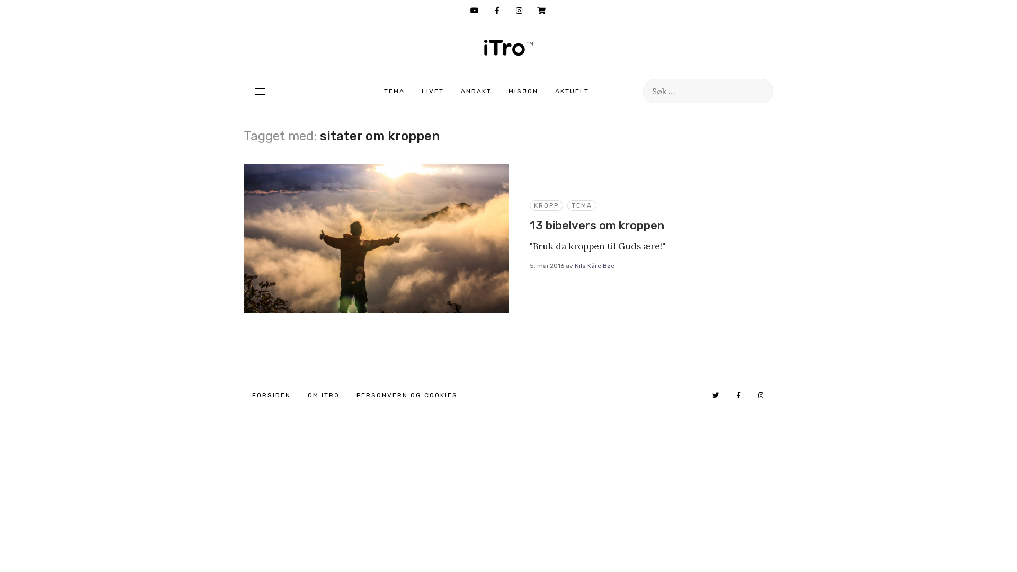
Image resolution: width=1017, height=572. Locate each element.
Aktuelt (572, 91)
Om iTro (324, 395)
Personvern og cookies (407, 395)
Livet (433, 91)
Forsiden (271, 395)
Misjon (523, 91)
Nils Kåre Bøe (594, 266)
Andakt (476, 91)
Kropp (546, 205)
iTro (508, 47)
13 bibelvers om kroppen (597, 225)
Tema (394, 91)
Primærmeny (260, 91)
